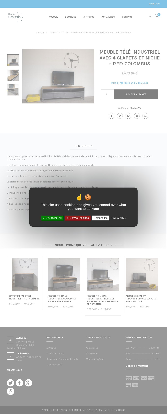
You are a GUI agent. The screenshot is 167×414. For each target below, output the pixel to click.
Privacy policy (118, 218)
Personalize (101, 218)
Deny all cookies (79, 218)
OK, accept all (53, 218)
